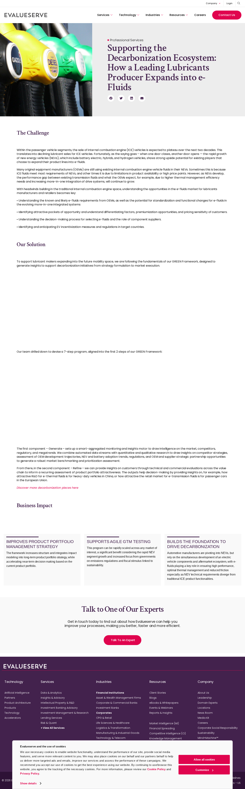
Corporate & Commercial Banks (116, 703)
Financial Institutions (110, 693)
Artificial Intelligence (16, 693)
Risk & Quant (49, 723)
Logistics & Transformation (113, 728)
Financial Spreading (162, 728)
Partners (9, 698)
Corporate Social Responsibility (218, 728)
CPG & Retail (104, 718)
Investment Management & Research (65, 713)
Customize (202, 769)
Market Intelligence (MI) (164, 723)
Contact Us (226, 15)
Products (10, 708)
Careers (200, 15)
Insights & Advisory (53, 698)
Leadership (205, 698)
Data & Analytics (51, 693)
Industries (153, 15)
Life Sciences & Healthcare (112, 723)
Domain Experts (208, 703)
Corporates (104, 713)
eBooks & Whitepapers (163, 703)
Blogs (153, 698)
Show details (28, 783)
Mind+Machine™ (208, 738)
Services (103, 15)
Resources (177, 15)
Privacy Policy (29, 773)
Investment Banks (107, 708)
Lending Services (51, 718)
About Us (203, 693)
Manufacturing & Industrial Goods (117, 733)
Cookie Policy (156, 769)
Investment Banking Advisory (59, 708)
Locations (204, 708)
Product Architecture (17, 703)
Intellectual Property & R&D (57, 703)
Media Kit (203, 718)
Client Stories (157, 693)
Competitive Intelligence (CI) (167, 733)
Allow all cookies (204, 759)
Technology (127, 15)
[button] (110, 98)
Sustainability (206, 733)
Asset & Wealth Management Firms (118, 698)
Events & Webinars (161, 708)
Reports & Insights (160, 713)
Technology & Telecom (111, 738)
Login (229, 3)
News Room (205, 713)
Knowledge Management (165, 738)
